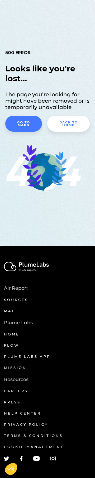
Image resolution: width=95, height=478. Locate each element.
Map (9, 311)
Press (12, 402)
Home (12, 334)
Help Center (22, 413)
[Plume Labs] (47, 267)
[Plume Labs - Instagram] (53, 460)
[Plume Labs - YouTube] (36, 460)
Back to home (68, 123)
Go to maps (23, 123)
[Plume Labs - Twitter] (6, 460)
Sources (16, 300)
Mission (15, 367)
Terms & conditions (33, 435)
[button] (11, 469)
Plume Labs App (27, 356)
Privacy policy (26, 424)
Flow (11, 345)
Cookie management (34, 447)
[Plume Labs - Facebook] (21, 460)
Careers (16, 391)
